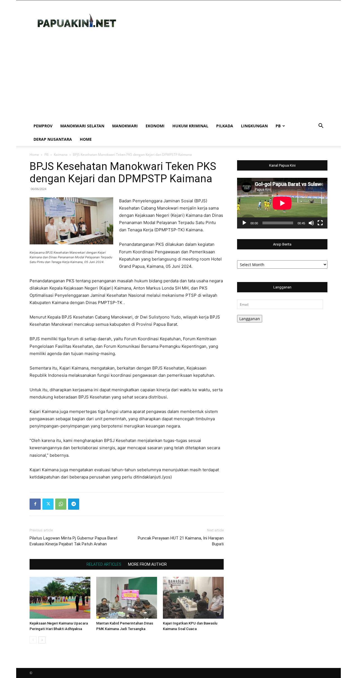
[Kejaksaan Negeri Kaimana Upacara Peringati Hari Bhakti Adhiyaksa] (60, 598)
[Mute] (311, 223)
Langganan (249, 318)
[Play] (244, 223)
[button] (320, 126)
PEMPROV (42, 125)
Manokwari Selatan (82, 125)
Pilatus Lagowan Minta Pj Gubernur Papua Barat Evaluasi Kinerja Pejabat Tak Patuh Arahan (73, 541)
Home (86, 139)
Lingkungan (254, 125)
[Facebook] (35, 504)
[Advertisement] (178, 77)
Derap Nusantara (52, 139)
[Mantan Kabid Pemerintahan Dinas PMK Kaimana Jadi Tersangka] (126, 598)
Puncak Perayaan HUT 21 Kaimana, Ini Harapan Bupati (181, 541)
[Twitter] (48, 504)
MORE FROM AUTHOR (147, 564)
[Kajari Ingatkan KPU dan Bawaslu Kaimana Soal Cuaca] (193, 598)
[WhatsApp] (60, 504)
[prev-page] (33, 639)
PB (278, 125)
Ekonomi (155, 125)
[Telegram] (73, 504)
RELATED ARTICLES (103, 564)
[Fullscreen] (320, 223)
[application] (282, 203)
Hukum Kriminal (190, 125)
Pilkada (224, 125)
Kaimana (60, 154)
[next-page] (41, 639)
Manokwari (125, 125)
